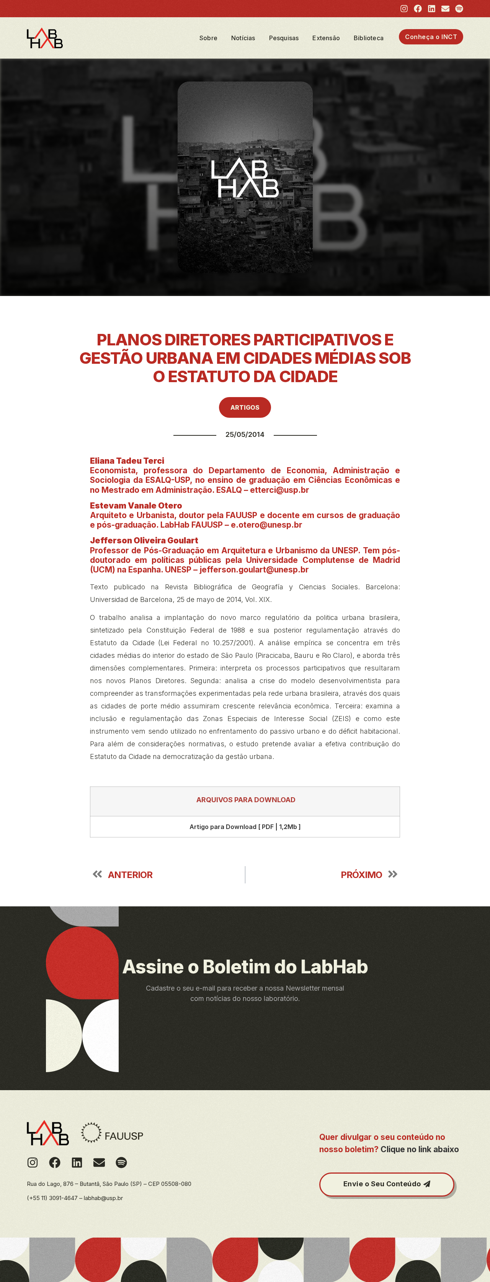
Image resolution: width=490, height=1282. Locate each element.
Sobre (208, 38)
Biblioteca (369, 38)
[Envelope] (445, 9)
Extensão (326, 38)
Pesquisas (284, 38)
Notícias (243, 38)
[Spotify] (459, 9)
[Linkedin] (432, 9)
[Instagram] (404, 9)
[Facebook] (418, 9)
